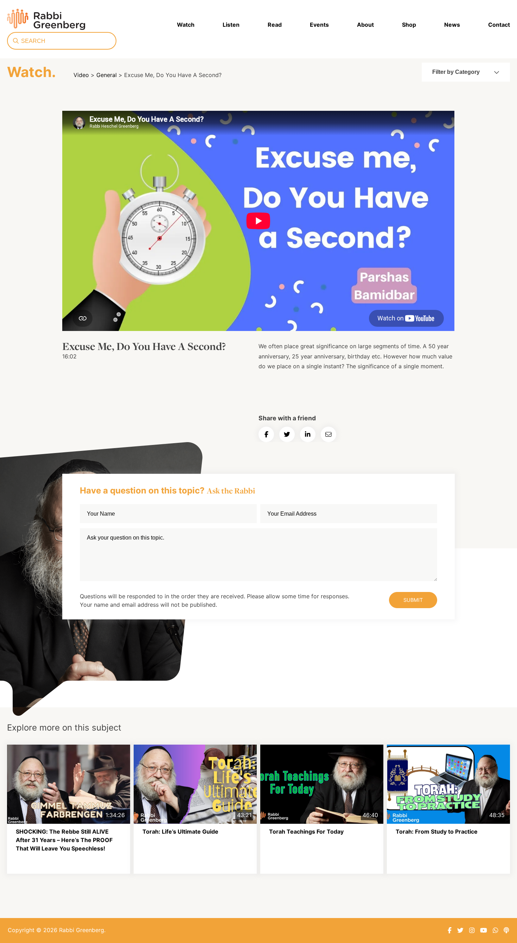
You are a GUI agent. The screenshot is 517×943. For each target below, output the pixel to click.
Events (319, 24)
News (452, 24)
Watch (185, 24)
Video (81, 74)
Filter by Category (456, 72)
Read (275, 24)
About (365, 24)
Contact (499, 24)
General (106, 74)
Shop (409, 24)
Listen (231, 24)
